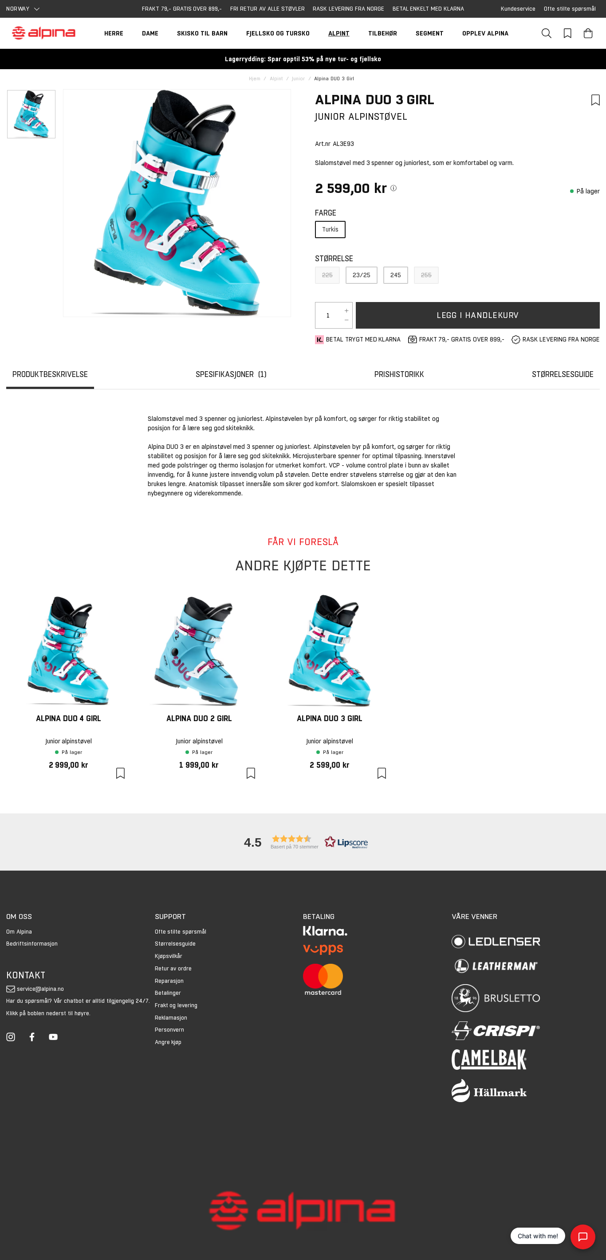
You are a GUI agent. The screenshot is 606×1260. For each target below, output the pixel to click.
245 (395, 275)
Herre (113, 33)
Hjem (254, 79)
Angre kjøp (168, 1042)
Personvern (169, 1029)
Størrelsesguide (175, 943)
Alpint (339, 33)
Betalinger (168, 992)
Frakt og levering (176, 1005)
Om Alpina (19, 931)
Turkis (330, 229)
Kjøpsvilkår (168, 956)
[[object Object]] (393, 188)
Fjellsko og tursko (278, 33)
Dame (150, 33)
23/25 (361, 275)
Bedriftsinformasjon (32, 943)
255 (426, 275)
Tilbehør (382, 33)
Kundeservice (518, 8)
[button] (303, 842)
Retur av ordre (173, 968)
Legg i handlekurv (478, 315)
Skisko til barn (202, 33)
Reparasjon (169, 980)
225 (327, 275)
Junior (298, 79)
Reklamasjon (171, 1017)
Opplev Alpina (485, 33)
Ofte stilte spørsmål (570, 8)
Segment (430, 33)
